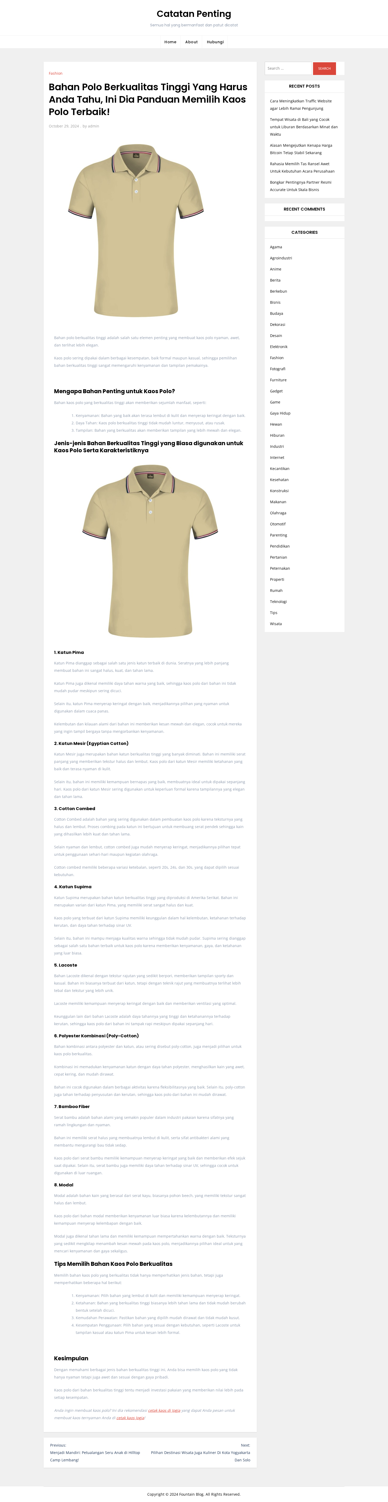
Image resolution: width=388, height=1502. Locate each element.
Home (170, 42)
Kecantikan (280, 468)
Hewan (276, 424)
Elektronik (278, 346)
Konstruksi (279, 490)
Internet (277, 457)
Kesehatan (279, 479)
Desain (276, 335)
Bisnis (275, 302)
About (191, 42)
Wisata (276, 623)
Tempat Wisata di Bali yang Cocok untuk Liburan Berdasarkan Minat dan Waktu (304, 127)
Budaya (276, 313)
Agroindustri (281, 257)
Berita (275, 280)
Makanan (278, 501)
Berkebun (278, 291)
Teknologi (278, 601)
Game (275, 402)
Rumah (276, 590)
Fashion (56, 73)
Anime (275, 269)
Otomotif (278, 523)
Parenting (278, 535)
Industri (277, 446)
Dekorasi (277, 324)
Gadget (276, 390)
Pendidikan (280, 546)
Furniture (278, 379)
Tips (273, 612)
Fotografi (277, 368)
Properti (277, 579)
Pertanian (278, 557)
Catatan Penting (194, 13)
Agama (276, 246)
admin (93, 126)
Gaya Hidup (280, 413)
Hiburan (277, 435)
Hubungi (215, 42)
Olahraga (278, 512)
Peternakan (280, 568)
